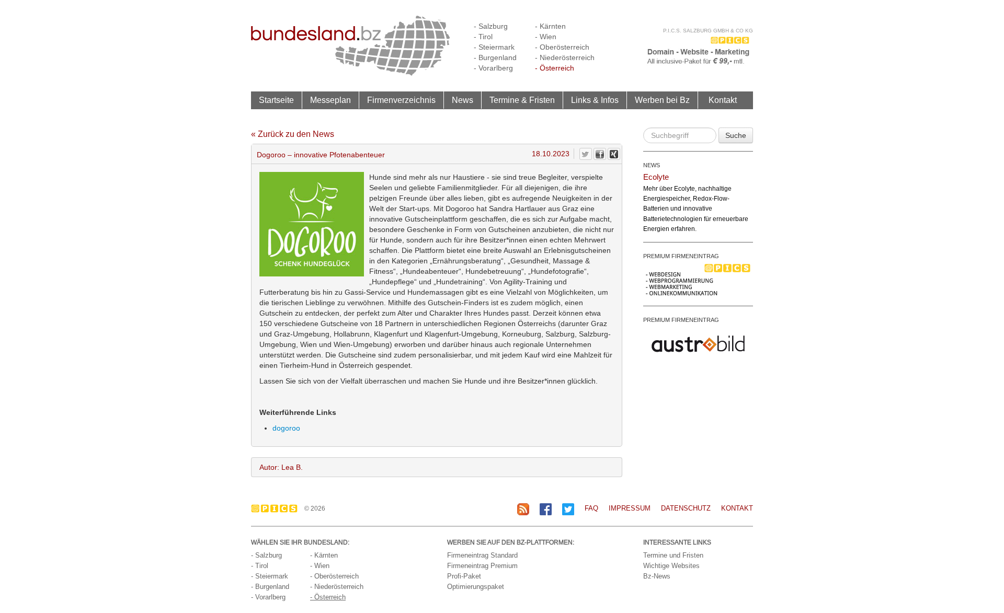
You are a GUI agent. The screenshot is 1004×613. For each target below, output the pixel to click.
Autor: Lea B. (281, 467)
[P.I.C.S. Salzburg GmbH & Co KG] (698, 50)
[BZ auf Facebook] (546, 509)
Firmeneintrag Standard (482, 555)
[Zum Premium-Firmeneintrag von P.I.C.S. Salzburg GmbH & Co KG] (698, 279)
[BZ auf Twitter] (568, 509)
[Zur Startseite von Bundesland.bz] (350, 45)
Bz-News (656, 576)
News (462, 100)
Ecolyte (656, 176)
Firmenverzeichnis (401, 100)
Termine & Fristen (522, 100)
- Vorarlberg (493, 68)
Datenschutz (686, 508)
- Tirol (483, 36)
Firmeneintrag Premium (482, 566)
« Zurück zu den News (292, 134)
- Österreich (554, 68)
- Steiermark (494, 47)
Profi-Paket (464, 576)
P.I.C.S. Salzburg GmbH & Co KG (708, 30)
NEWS (651, 165)
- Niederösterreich (565, 57)
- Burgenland (495, 57)
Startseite (276, 100)
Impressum (630, 508)
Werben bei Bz (662, 100)
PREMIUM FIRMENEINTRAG (681, 256)
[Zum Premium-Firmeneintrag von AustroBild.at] (698, 342)
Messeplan (330, 100)
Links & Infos (595, 100)
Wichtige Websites (671, 566)
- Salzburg (491, 26)
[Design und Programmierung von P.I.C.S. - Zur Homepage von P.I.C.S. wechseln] (277, 508)
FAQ (591, 508)
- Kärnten (550, 26)
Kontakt (723, 100)
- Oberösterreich (562, 47)
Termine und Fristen (673, 555)
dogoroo (286, 428)
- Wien (545, 36)
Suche (735, 135)
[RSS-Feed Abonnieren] (523, 509)
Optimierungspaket (475, 587)
